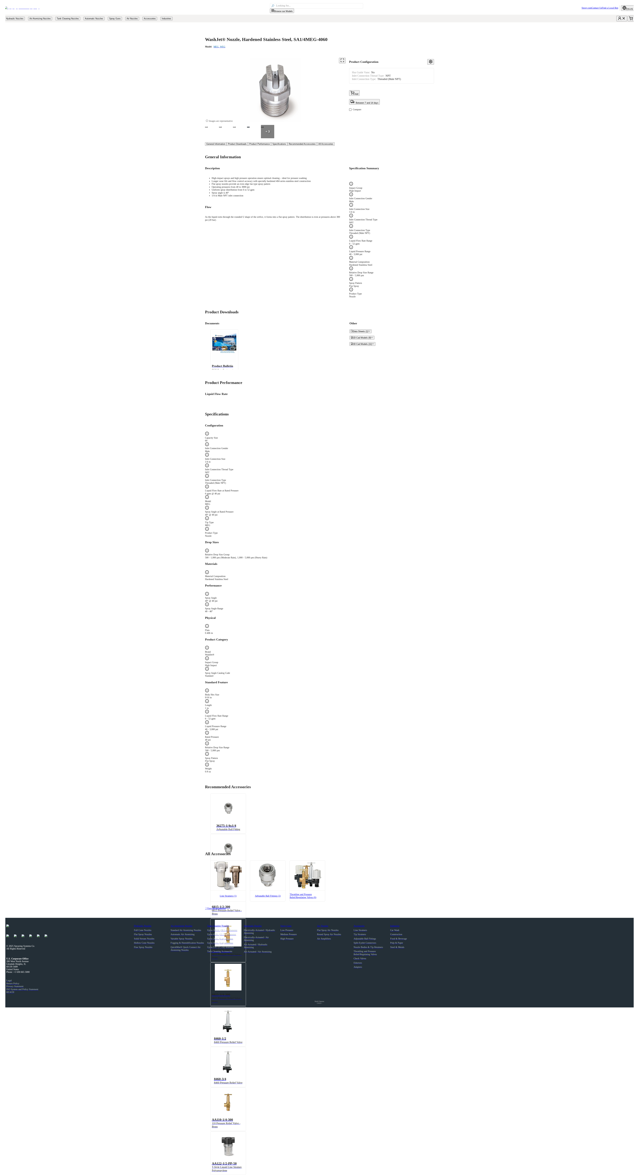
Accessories (359, 926)
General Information (215, 144)
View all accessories (215, 908)
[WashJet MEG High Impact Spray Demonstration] (248, 127)
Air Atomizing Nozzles (181, 926)
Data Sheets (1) (360, 331)
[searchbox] (319, 5)
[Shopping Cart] (631, 18)
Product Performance (259, 144)
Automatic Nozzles (253, 926)
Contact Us (597, 8)
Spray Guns (285, 926)
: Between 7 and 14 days (366, 103)
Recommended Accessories (302, 144)
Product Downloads (237, 144)
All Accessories (325, 144)
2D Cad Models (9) (362, 337)
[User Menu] (621, 18)
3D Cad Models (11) (362, 344)
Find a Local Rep (610, 8)
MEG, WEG (219, 46)
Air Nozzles (322, 926)
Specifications (279, 144)
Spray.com (587, 8)
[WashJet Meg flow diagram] (234, 127)
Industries (394, 926)
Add (356, 94)
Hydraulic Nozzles (142, 926)
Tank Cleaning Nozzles (218, 926)
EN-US (629, 9)
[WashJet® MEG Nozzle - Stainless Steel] (206, 127)
